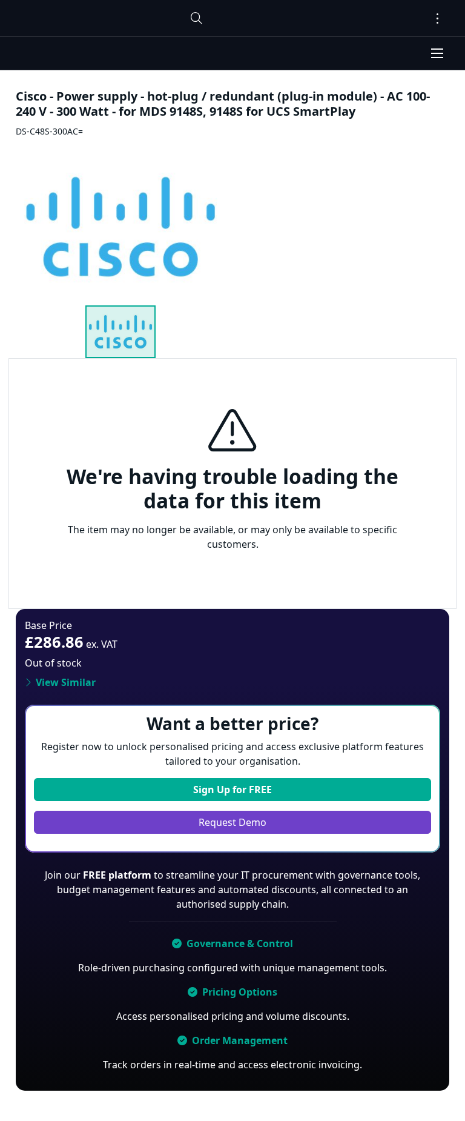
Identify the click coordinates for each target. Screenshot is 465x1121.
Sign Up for (232, 789)
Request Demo (232, 822)
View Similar (66, 682)
